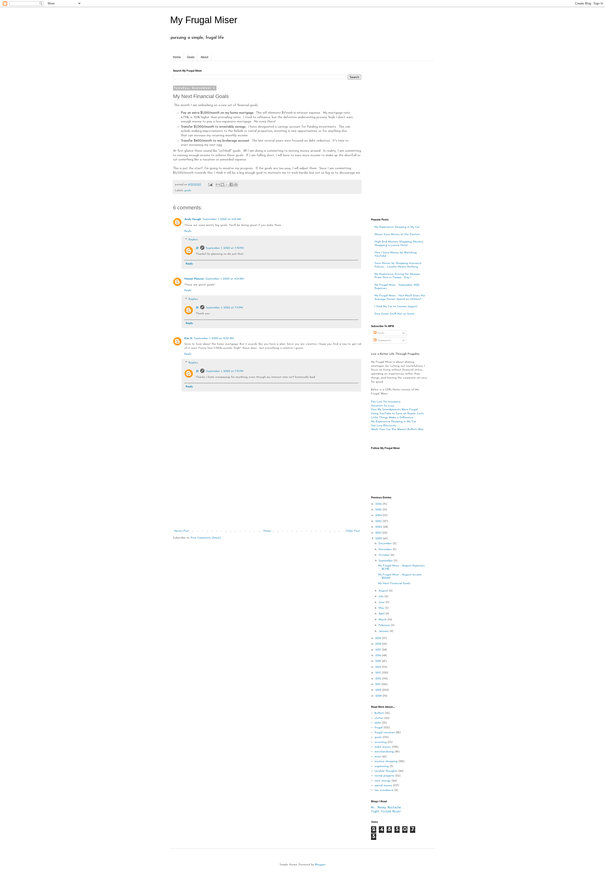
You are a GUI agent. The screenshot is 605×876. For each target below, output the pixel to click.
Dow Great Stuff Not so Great (395, 313)
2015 (378, 661)
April (382, 613)
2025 (379, 509)
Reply (187, 231)
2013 (378, 672)
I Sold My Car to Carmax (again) (396, 306)
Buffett (379, 713)
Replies (193, 239)
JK (197, 248)
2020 (379, 538)
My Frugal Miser (203, 20)
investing (381, 742)
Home (177, 57)
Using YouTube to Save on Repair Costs (397, 413)
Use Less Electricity (383, 425)
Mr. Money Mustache (386, 807)
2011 (378, 684)
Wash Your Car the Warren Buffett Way (397, 429)
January (384, 631)
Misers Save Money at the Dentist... (398, 234)
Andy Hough (192, 219)
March (383, 619)
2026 (379, 504)
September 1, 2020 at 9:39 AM (224, 278)
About (204, 57)
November (386, 549)
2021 (378, 532)
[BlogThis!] (222, 184)
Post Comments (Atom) (206, 537)
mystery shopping (386, 761)
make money (383, 747)
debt (378, 722)
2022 (379, 527)
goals (187, 190)
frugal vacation (385, 732)
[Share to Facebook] (231, 184)
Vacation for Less (382, 405)
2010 (378, 690)
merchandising (384, 751)
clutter (379, 718)
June (382, 602)
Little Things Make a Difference (392, 417)
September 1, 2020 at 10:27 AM (214, 338)
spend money (383, 785)
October (385, 555)
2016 (378, 655)
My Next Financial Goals (394, 583)
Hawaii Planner (194, 278)
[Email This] (218, 184)
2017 (378, 649)
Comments (383, 340)
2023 (379, 521)
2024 (379, 515)
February (385, 625)
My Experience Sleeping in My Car (397, 227)
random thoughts (386, 771)
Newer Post (181, 531)
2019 (378, 638)
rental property (384, 775)
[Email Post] (210, 184)
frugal (379, 727)
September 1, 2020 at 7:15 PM (224, 371)
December (386, 543)
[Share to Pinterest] (235, 184)
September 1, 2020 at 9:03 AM (222, 219)
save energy (383, 780)
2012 (378, 678)
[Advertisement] (267, 493)
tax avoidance (384, 790)
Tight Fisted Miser (386, 811)
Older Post (353, 531)
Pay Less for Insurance (386, 401)
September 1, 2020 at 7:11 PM (224, 307)
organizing (382, 766)
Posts (380, 333)
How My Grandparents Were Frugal (394, 409)
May (382, 608)
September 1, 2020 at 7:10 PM (225, 248)
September (386, 560)
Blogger (320, 864)
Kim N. (188, 338)
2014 (378, 667)
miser (378, 756)
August (384, 590)
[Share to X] (227, 184)
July (382, 596)
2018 (378, 644)
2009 (379, 696)
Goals (190, 57)
